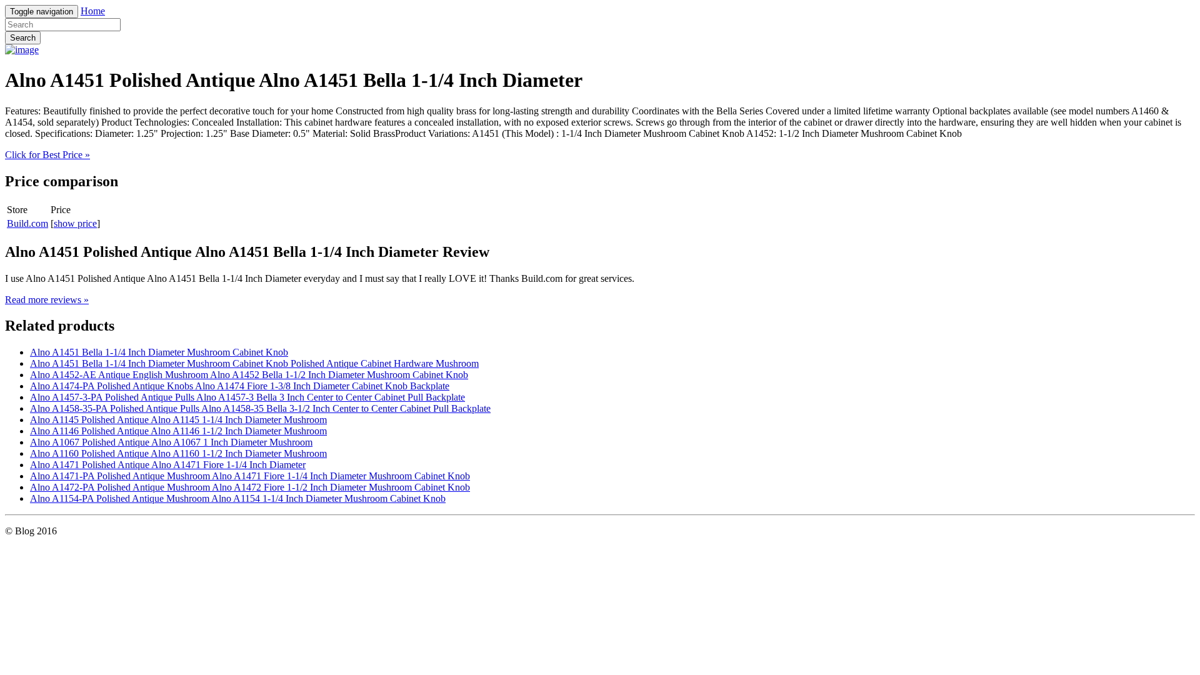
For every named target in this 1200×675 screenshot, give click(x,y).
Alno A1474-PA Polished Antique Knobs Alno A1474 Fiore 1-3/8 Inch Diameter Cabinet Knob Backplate (239, 386)
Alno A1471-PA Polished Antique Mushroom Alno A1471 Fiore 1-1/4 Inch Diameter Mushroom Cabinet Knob (250, 476)
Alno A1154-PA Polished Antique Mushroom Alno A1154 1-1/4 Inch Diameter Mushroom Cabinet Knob (238, 498)
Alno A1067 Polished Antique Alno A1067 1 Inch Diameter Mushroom (171, 442)
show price (75, 223)
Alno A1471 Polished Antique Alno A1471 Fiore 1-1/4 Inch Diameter (168, 464)
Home (93, 11)
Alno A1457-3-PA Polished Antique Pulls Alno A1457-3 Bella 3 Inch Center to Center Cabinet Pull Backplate (247, 397)
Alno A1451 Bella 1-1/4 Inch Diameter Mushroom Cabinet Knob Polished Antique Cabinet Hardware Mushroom (254, 363)
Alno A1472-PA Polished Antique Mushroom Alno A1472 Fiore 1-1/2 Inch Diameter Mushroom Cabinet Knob (250, 487)
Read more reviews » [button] (47, 299)
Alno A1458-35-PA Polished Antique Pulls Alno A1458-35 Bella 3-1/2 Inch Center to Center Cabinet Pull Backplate (260, 408)
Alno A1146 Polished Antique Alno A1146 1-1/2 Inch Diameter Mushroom (178, 431)
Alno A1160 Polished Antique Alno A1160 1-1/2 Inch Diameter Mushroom (178, 453)
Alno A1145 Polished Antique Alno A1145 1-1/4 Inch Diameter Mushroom (178, 419)
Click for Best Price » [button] (47, 154)
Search (23, 37)
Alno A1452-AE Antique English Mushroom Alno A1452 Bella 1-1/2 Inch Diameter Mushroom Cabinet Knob (249, 374)
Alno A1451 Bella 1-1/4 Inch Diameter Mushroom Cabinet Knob (159, 352)
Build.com (27, 223)
